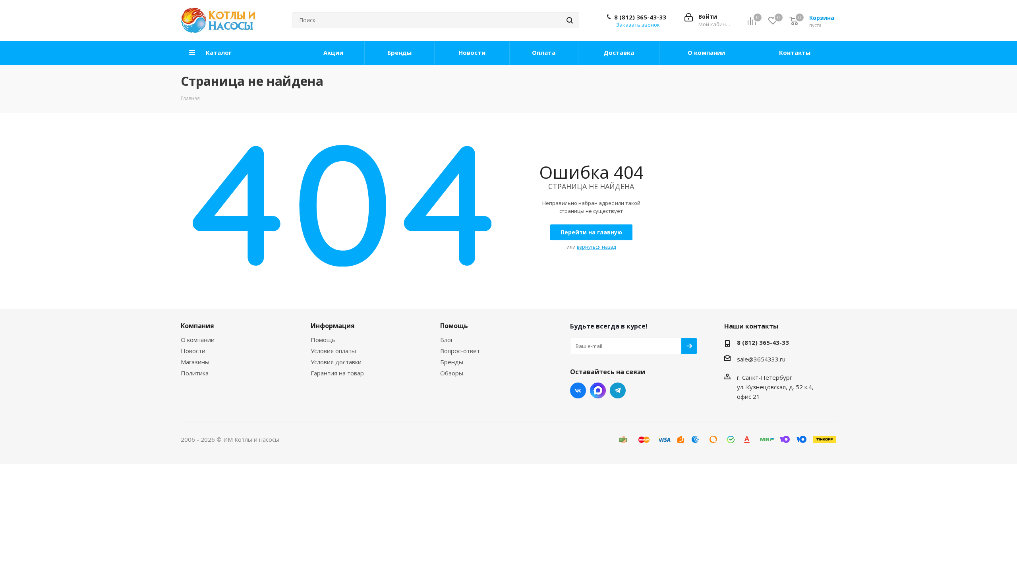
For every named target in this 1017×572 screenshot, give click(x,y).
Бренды (451, 362)
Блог (446, 340)
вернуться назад (596, 246)
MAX (598, 390)
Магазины (195, 362)
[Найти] (569, 20)
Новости (193, 351)
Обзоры (451, 373)
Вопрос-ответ (460, 351)
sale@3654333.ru (761, 359)
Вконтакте (578, 390)
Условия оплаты (333, 351)
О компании (198, 340)
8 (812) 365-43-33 (640, 17)
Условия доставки (336, 362)
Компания (197, 325)
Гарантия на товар (337, 373)
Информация (333, 325)
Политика (195, 373)
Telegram (618, 390)
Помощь (323, 340)
